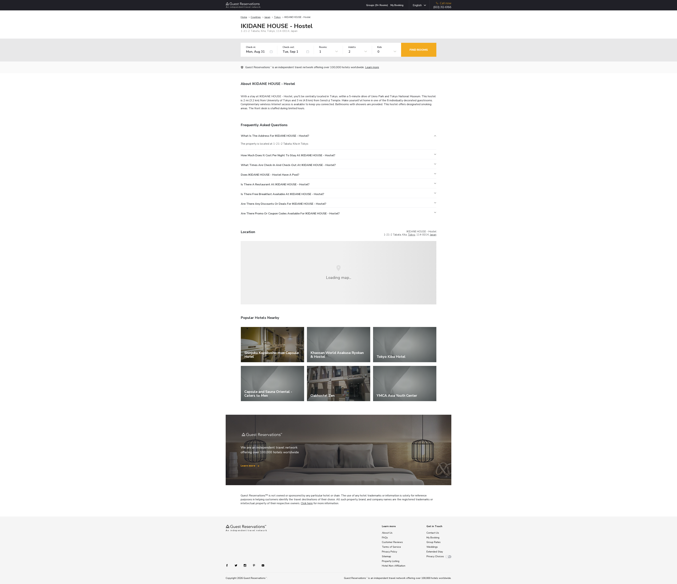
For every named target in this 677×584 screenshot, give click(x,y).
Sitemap (386, 556)
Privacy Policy (389, 551)
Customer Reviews (392, 542)
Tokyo (277, 17)
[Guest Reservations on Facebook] (229, 565)
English (417, 5)
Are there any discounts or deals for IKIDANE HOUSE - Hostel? (283, 204)
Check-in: (251, 47)
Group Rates (433, 542)
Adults (352, 47)
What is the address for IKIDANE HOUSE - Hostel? (275, 136)
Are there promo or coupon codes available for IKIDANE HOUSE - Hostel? (290, 213)
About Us (387, 532)
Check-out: (289, 47)
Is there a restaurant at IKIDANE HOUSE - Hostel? (275, 184)
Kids (379, 47)
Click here (307, 503)
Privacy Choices (435, 556)
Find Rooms (419, 50)
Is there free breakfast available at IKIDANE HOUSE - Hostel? (282, 194)
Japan (267, 17)
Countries (256, 17)
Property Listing (390, 561)
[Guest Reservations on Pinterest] (254, 565)
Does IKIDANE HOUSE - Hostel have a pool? (270, 175)
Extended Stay (434, 551)
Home (244, 17)
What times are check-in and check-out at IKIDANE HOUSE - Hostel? (288, 165)
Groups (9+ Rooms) (377, 5)
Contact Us (432, 532)
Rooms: (323, 47)
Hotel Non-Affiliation (393, 565)
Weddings (432, 547)
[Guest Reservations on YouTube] (261, 565)
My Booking (397, 5)
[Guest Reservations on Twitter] (236, 565)
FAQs (385, 537)
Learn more (372, 67)
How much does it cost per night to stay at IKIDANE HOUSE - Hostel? (288, 155)
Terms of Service (391, 547)
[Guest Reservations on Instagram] (245, 565)
